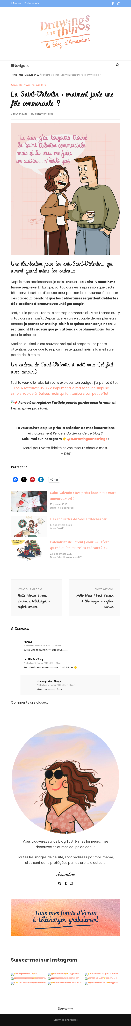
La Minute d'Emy (33, 659)
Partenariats (32, 3)
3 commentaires (43, 114)
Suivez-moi (66, 1008)
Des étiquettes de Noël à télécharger (78, 520)
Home (14, 74)
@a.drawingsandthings (87, 439)
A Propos (16, 3)
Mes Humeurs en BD (29, 74)
